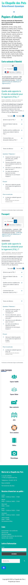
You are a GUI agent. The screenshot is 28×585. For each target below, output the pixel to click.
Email (3, 547)
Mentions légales (6, 534)
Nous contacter (14, 407)
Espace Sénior (14, 394)
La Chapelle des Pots (14, 3)
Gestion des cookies (7, 538)
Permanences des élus (8, 486)
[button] (13, 120)
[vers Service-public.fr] (13, 73)
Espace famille (14, 382)
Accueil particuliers (7, 76)
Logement (15, 76)
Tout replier (10, 116)
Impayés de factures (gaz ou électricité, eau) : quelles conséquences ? (12, 158)
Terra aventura (14, 433)
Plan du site (5, 532)
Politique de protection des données (12, 536)
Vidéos (14, 445)
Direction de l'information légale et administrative (12, 210)
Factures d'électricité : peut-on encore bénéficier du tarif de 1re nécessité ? (13, 164)
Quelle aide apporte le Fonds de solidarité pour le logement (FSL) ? (12, 81)
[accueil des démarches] (13, 65)
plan (14, 420)
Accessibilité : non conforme (10, 531)
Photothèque (14, 458)
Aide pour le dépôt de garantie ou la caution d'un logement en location (12, 78)
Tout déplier (19, 116)
